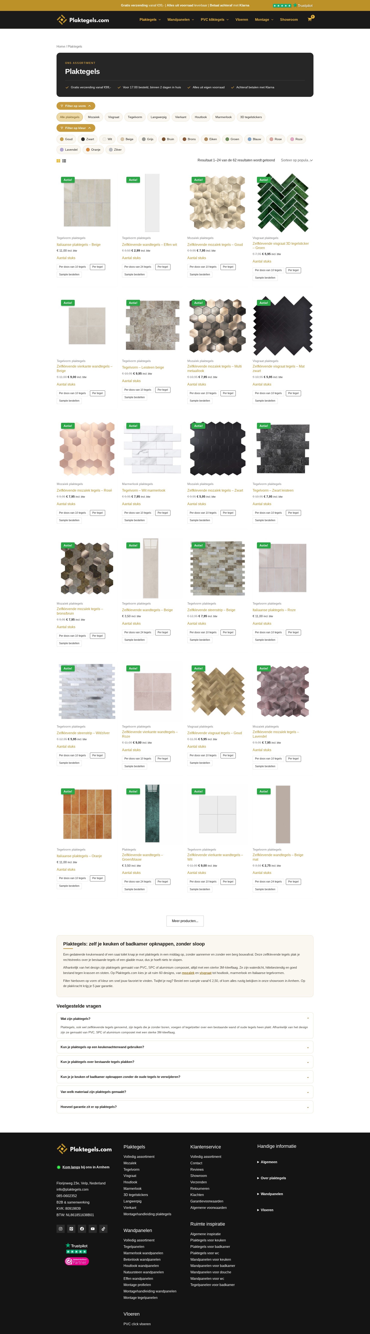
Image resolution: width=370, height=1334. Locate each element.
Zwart (90, 139)
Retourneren (199, 1188)
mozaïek (188, 973)
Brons (192, 139)
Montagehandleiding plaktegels (147, 1214)
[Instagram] (61, 1229)
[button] (159, 19)
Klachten (197, 1195)
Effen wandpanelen (138, 1278)
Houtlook (201, 117)
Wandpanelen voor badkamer (212, 1266)
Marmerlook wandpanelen (143, 1253)
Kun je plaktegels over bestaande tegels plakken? (185, 1062)
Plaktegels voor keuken (208, 1240)
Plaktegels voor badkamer (210, 1246)
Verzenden (198, 1182)
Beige (129, 139)
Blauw (257, 139)
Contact (196, 1163)
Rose (278, 139)
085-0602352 (67, 1196)
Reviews (197, 1169)
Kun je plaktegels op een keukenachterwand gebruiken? (185, 1047)
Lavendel (71, 149)
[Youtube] (93, 1229)
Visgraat (113, 117)
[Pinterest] (71, 1229)
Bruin (170, 139)
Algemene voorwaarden (208, 1207)
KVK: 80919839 (69, 1208)
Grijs (150, 139)
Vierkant (180, 117)
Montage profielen (137, 1285)
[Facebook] (82, 1229)
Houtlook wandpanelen (141, 1266)
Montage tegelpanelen (141, 1297)
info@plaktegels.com (72, 1189)
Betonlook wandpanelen (142, 1259)
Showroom (198, 1176)
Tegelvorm (135, 117)
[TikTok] (103, 1229)
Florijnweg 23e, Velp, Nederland (81, 1183)
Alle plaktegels (69, 117)
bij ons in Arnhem (86, 1167)
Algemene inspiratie (205, 1234)
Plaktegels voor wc (204, 1253)
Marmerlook (223, 117)
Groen (235, 139)
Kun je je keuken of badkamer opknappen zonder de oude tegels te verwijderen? (185, 1077)
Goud (69, 139)
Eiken (213, 139)
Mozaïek (94, 117)
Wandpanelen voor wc (207, 1278)
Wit (110, 139)
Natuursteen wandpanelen (144, 1272)
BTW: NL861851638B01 (75, 1215)
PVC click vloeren (137, 1324)
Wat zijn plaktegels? (185, 1019)
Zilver (118, 149)
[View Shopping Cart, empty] (309, 20)
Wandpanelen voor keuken (210, 1259)
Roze (299, 139)
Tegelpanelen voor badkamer (212, 1285)
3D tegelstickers (251, 117)
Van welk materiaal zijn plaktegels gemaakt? (185, 1092)
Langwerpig (159, 117)
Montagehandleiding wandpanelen (150, 1291)
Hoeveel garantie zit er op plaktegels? (185, 1107)
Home (61, 46)
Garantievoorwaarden (206, 1201)
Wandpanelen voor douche (210, 1272)
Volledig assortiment (139, 1156)
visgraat (206, 973)
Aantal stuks (66, 258)
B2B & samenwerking (73, 1202)
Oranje (95, 149)
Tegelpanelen (134, 1246)
